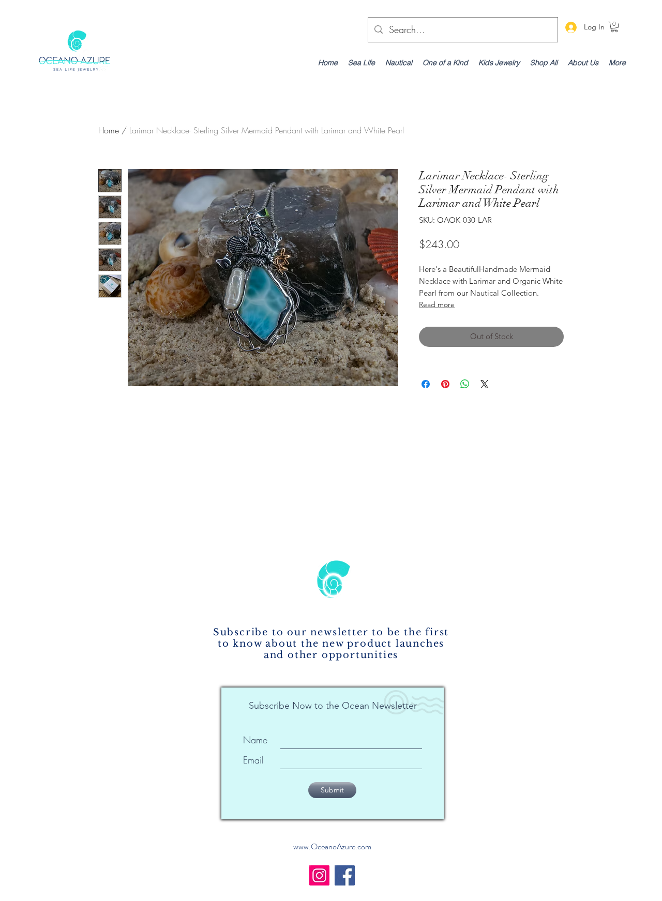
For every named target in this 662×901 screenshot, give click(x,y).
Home (108, 130)
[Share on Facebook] (425, 384)
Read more (437, 304)
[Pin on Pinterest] (445, 384)
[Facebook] (345, 875)
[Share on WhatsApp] (465, 384)
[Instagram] (319, 875)
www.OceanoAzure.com (332, 846)
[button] (614, 27)
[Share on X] (484, 384)
